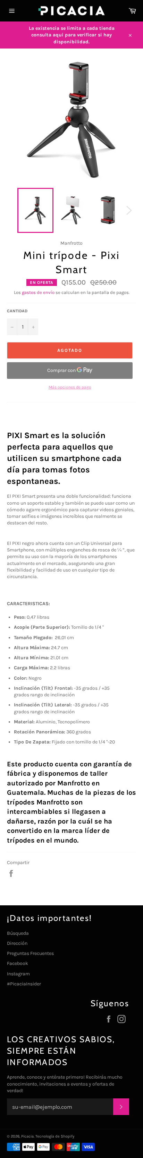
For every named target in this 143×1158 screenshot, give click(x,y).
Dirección (17, 943)
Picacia (27, 1136)
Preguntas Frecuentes (30, 953)
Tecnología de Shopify (54, 1136)
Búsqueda (18, 933)
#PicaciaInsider (24, 984)
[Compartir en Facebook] (11, 873)
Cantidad (17, 310)
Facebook (17, 963)
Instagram (18, 974)
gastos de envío (38, 292)
